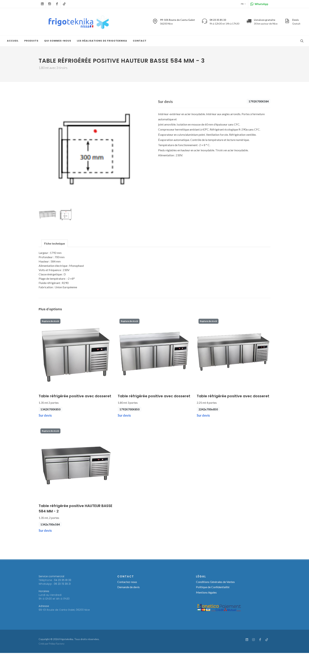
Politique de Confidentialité (212, 587)
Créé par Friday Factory (51, 643)
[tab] (54, 243)
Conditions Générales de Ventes (215, 581)
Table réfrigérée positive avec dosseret (75, 396)
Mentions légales (206, 592)
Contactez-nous (127, 581)
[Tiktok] (64, 4)
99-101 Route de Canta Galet (177, 21)
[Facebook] (56, 4)
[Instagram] (49, 4)
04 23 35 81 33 (62, 580)
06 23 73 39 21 (62, 584)
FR (242, 4)
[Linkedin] (42, 4)
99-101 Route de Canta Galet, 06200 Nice (64, 610)
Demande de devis (128, 587)
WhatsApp (261, 4)
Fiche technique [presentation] (54, 243)
